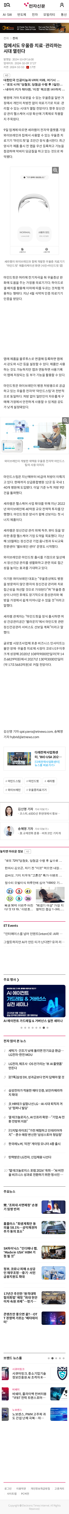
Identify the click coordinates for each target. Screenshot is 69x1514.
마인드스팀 (14, 781)
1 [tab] (21, 1028)
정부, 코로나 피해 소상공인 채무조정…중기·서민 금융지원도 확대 (20, 1273)
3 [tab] (29, 1028)
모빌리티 (49, 15)
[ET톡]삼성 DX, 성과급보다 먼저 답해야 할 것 (36, 1077)
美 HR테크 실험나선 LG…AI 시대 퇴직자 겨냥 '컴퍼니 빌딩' (35, 1106)
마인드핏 (33, 781)
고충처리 (59, 1488)
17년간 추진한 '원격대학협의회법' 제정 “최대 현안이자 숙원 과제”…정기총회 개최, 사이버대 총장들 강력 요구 (21, 1301)
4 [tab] (33, 1028)
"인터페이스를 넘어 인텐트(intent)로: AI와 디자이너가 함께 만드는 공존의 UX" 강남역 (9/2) (34, 934)
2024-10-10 (22, 67)
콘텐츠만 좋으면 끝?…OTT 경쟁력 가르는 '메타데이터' (21, 1318)
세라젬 (51, 781)
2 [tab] (25, 1028)
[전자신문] (34, 5)
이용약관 (21, 1488)
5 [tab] (36, 1028)
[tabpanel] (34, 1005)
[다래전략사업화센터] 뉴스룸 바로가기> (47, 763)
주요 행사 (11, 980)
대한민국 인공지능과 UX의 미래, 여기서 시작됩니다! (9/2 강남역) (33, 80)
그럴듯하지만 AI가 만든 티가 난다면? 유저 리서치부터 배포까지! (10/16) (34, 942)
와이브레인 (14, 790)
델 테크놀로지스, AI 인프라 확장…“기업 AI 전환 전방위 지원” (36, 1119)
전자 (35, 15)
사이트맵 (12, 1493)
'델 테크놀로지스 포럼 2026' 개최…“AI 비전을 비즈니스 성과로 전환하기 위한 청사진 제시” (36, 1173)
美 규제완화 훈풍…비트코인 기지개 (40, 833)
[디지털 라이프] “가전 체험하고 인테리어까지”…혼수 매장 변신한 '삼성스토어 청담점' (35, 1133)
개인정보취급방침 (40, 1488)
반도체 (21, 15)
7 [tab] (44, 1028)
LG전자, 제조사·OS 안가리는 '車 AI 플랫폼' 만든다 (35, 1066)
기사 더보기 (41, 809)
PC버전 (25, 1493)
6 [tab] (40, 1028)
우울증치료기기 (37, 790)
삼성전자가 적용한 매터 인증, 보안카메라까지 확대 (35, 1093)
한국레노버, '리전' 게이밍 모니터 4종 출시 (34, 1144)
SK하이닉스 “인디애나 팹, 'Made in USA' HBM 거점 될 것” (21, 1252)
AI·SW (7, 15)
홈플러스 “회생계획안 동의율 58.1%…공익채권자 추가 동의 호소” (20, 1227)
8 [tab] (47, 1028)
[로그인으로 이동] (61, 4)
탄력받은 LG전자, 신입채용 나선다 (29, 1157)
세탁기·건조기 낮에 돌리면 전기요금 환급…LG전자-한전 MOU (36, 1053)
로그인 (8, 1488)
